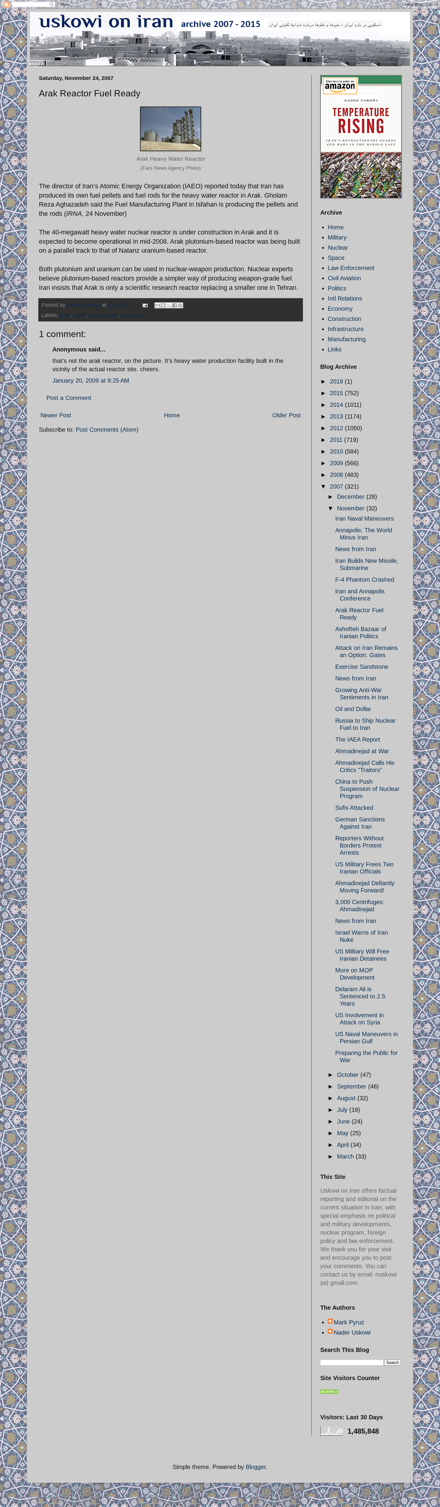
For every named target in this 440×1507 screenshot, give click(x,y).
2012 (337, 428)
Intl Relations (345, 298)
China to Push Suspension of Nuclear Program (367, 788)
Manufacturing (347, 339)
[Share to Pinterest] (180, 305)
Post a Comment (68, 398)
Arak (65, 315)
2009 (337, 463)
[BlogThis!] (163, 305)
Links (335, 349)
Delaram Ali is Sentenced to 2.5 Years (360, 996)
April (344, 1144)
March (346, 1156)
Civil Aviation (344, 278)
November (351, 508)
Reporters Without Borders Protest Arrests (359, 845)
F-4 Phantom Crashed (364, 579)
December (351, 496)
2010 (337, 451)
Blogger (256, 1467)
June (344, 1121)
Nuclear (338, 247)
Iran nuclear (104, 315)
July (343, 1109)
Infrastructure (346, 329)
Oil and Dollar (353, 709)
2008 (337, 474)
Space (336, 257)
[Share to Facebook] (174, 305)
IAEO (80, 315)
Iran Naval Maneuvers (364, 518)
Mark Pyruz (349, 1322)
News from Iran (355, 549)
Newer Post (55, 415)
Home (172, 415)
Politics (337, 288)
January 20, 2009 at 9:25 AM (90, 380)
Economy (340, 308)
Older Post (286, 415)
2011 (337, 439)
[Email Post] (144, 305)
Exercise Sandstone (361, 666)
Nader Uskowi (352, 1332)
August (347, 1098)
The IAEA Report (357, 739)
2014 (337, 404)
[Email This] (157, 305)
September (352, 1086)
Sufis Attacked (354, 807)
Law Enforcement (351, 268)
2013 (337, 416)
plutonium (132, 315)
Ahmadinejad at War (362, 751)
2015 (337, 393)
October (348, 1074)
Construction (344, 319)
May (343, 1133)
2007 (337, 486)
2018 (337, 381)
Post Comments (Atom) (107, 429)
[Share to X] (169, 305)
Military (337, 237)
